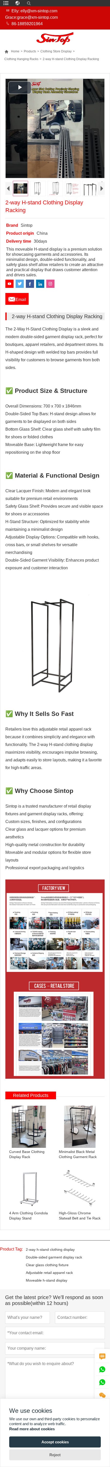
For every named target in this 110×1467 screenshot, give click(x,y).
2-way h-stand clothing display (50, 1249)
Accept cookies (55, 1442)
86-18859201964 (27, 24)
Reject (55, 1455)
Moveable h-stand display (46, 1280)
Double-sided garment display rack (54, 1257)
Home (11, 51)
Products (30, 51)
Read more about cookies (32, 1429)
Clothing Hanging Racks (21, 59)
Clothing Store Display (56, 51)
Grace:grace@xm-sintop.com (31, 17)
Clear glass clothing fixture (47, 1265)
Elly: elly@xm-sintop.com (34, 11)
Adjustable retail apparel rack (49, 1273)
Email (17, 298)
